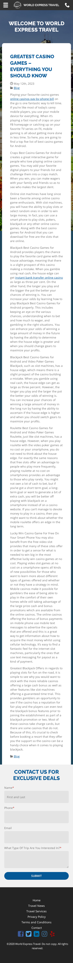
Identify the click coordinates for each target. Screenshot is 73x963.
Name (9, 788)
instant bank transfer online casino (39, 277)
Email (8, 828)
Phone (9, 808)
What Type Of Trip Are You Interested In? (32, 848)
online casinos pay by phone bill (32, 99)
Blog (17, 88)
